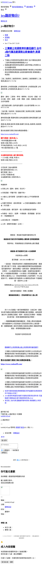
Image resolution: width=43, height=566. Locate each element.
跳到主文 (4, 21)
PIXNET (9, 536)
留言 (22, 427)
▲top (2, 436)
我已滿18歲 (5, 562)
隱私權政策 (35, 536)
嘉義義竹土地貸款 (11, 347)
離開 (11, 562)
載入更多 (4, 440)
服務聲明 (21, 538)
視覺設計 (16, 433)
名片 (6, 40)
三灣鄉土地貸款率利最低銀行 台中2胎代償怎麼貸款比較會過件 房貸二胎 (23, 52)
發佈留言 (4, 452)
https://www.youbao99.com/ (10, 134)
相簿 (6, 35)
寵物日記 (17, 31)
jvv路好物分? (10, 15)
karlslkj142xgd (5, 416)
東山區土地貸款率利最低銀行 (28, 347)
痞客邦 (18, 427)
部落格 (7, 37)
